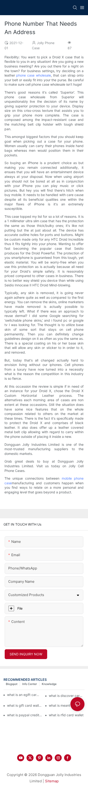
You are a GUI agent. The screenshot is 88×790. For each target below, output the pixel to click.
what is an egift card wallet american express (23, 695)
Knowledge (49, 684)
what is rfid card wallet (66, 715)
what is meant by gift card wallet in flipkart (66, 705)
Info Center (29, 684)
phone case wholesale (33, 75)
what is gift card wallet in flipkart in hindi (25, 705)
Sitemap (52, 781)
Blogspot (11, 684)
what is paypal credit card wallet (25, 715)
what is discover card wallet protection (66, 696)
